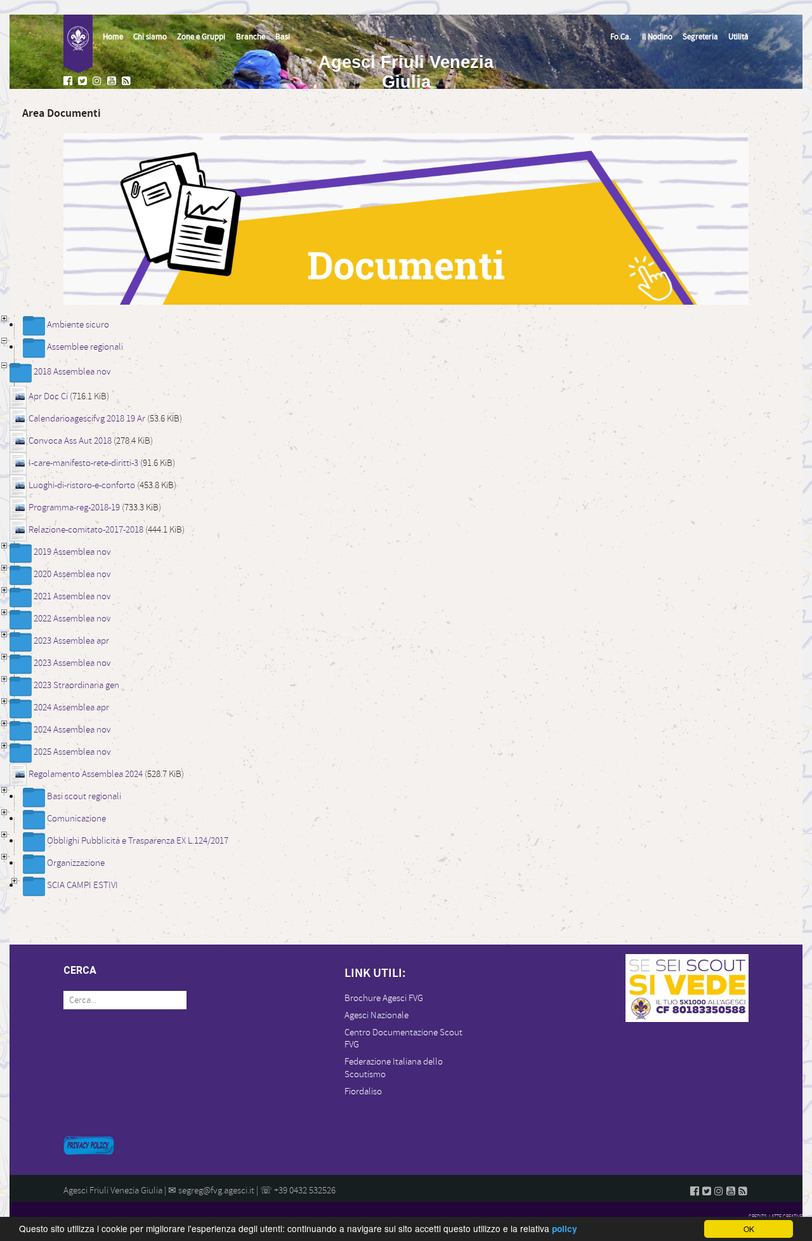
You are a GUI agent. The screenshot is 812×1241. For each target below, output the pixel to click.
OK (748, 1228)
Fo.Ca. (620, 37)
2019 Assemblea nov (72, 552)
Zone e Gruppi (201, 37)
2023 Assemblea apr (71, 641)
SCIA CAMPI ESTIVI (82, 885)
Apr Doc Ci (48, 396)
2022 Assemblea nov (72, 619)
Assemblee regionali (85, 347)
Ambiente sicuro (78, 325)
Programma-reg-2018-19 (74, 507)
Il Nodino (657, 37)
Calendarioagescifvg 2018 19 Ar (87, 419)
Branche (250, 37)
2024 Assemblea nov (72, 730)
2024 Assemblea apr (71, 707)
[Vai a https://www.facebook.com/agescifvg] (69, 81)
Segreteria (700, 37)
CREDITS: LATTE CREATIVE (775, 1216)
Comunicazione (76, 819)
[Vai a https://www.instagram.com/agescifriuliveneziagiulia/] (98, 81)
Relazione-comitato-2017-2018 (86, 530)
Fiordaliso (363, 1091)
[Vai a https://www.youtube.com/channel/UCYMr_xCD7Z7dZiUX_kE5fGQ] (113, 81)
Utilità (738, 37)
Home (113, 37)
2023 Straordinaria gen (76, 685)
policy (564, 1229)
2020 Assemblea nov (72, 574)
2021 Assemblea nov (72, 596)
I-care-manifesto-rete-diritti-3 (83, 463)
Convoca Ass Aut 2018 (70, 441)
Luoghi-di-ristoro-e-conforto (82, 485)
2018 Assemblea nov (72, 372)
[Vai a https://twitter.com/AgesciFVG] (83, 81)
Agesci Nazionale (376, 1015)
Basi (282, 37)
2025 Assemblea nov (72, 752)
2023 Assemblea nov (72, 663)
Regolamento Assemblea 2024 (86, 774)
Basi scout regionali (84, 796)
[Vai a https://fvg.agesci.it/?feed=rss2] (127, 81)
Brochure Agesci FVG (383, 998)
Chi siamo (150, 37)
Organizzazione (76, 863)
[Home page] (78, 44)
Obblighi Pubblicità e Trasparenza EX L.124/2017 (137, 841)
